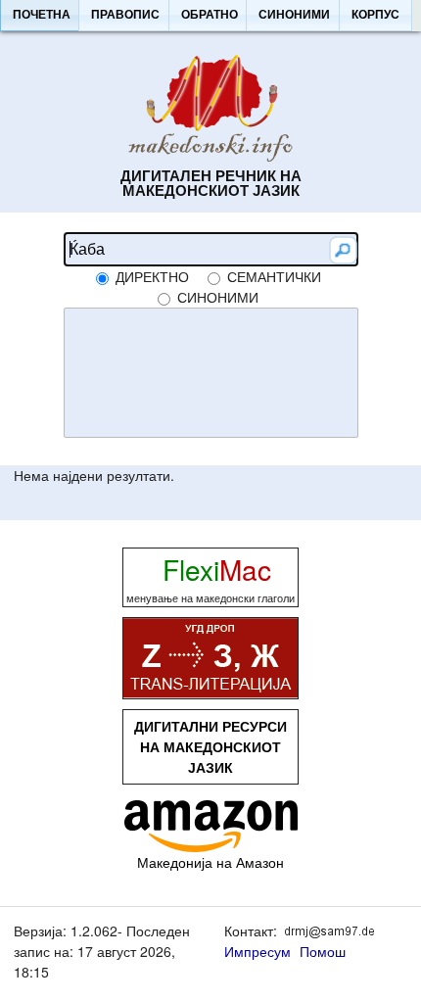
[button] (41, 15)
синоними (217, 297)
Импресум (257, 951)
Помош (323, 951)
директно (152, 276)
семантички (274, 276)
